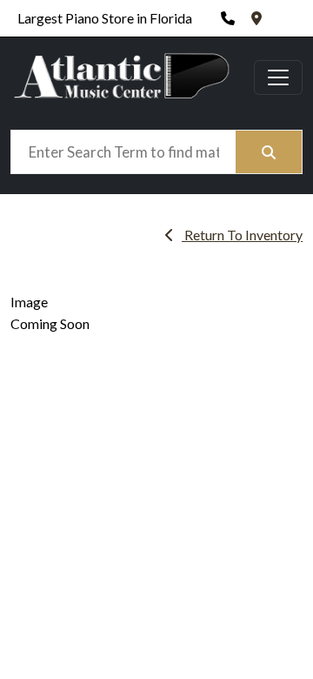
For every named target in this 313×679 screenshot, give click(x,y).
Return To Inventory (242, 234)
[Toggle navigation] (278, 77)
